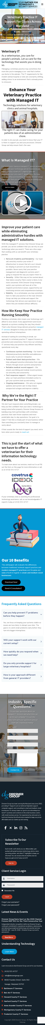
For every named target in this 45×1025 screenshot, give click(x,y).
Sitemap (22, 1022)
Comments (12, 766)
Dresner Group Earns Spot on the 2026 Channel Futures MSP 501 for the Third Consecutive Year (22, 920)
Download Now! (11, 582)
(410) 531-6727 (11, 971)
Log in (7, 897)
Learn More (9, 952)
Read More (9, 937)
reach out (25, 432)
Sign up (11, 863)
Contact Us (15, 770)
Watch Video (9, 187)
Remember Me (9, 891)
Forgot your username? (10, 902)
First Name (12, 727)
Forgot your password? (10, 905)
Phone (10, 748)
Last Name (12, 734)
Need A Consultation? (13, 588)
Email (9, 741)
